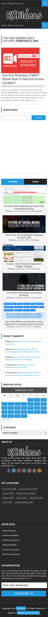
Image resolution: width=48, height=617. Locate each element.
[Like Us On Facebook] (8, 474)
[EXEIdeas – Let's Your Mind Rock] (24, 19)
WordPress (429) (36, 498)
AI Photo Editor (10, 373)
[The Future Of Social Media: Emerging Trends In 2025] (24, 232)
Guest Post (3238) (9, 489)
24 (43, 412)
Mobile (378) (7, 502)
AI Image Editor (11, 365)
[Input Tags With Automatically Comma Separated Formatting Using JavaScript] (24, 319)
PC (35, 86)
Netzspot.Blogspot (9, 531)
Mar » (9, 419)
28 (24, 416)
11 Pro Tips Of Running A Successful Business (24, 294)
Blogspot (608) (8, 498)
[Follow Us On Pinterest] (29, 474)
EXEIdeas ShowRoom (10, 535)
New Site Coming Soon (11, 550)
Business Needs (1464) (28, 489)
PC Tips (39, 86)
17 (43, 408)
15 (30, 408)
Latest (36, 181)
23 (37, 412)
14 (24, 408)
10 (43, 404)
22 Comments (35, 269)
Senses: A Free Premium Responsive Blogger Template (24, 265)
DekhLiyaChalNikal (9, 545)
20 (17, 412)
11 (4, 408)
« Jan (3, 419)
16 (37, 408)
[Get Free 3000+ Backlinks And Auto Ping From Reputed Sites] (24, 203)
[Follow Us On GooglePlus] (19, 474)
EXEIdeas (4, 86)
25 (4, 416)
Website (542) (22, 498)
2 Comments (34, 240)
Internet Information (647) (26, 493)
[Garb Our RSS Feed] (39, 474)
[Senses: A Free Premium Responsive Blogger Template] (24, 261)
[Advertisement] (24, 151)
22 (30, 412)
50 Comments (37, 211)
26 (11, 416)
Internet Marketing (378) (24, 502)
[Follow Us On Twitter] (13, 474)
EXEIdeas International (11, 540)
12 (11, 408)
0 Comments (28, 86)
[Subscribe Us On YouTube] (34, 474)
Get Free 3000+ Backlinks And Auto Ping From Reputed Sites (24, 207)
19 (11, 412)
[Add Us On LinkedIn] (24, 474)
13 (17, 408)
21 (24, 412)
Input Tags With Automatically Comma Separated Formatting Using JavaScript (24, 322)
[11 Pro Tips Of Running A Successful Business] (24, 290)
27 (17, 416)
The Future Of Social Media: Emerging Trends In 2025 (24, 236)
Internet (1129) (8, 493)
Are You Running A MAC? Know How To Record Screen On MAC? (23, 79)
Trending (12, 181)
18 (4, 412)
